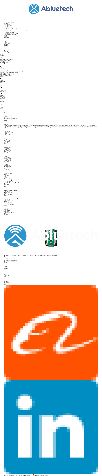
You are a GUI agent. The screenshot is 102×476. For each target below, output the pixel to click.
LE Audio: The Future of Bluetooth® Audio (13, 31)
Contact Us (6, 47)
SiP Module (6, 23)
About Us (6, 45)
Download (6, 40)
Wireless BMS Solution (9, 32)
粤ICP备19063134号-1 (27, 475)
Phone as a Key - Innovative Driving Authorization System (16, 30)
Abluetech (6, 44)
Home (5, 18)
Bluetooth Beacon (8, 24)
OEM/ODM (6, 37)
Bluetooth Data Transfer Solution (11, 33)
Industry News (7, 43)
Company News (7, 42)
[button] (51, 122)
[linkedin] (51, 427)
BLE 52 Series (7, 120)
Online (5, 137)
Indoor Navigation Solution (10, 34)
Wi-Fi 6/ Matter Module (9, 22)
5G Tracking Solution (8, 27)
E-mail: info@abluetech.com (11, 257)
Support (5, 35)
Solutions (6, 26)
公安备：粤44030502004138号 (41, 475)
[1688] (51, 332)
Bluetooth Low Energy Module (10, 21)
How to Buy (6, 49)
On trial (5, 139)
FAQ (5, 39)
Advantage (6, 46)
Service (5, 36)
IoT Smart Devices (8, 25)
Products (6, 19)
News (5, 41)
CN (6, 50)
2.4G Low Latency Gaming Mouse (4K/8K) (13, 28)
